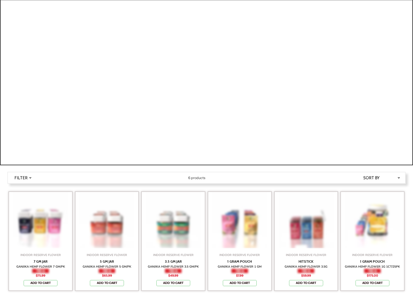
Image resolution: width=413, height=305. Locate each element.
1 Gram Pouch (239, 261)
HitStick (306, 261)
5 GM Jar (107, 261)
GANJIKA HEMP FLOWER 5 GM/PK (107, 266)
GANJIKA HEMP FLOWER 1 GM (240, 266)
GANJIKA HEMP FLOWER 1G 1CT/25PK (372, 266)
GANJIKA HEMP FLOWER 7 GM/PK (40, 266)
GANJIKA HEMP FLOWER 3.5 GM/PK (173, 266)
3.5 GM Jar (173, 261)
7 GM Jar (41, 261)
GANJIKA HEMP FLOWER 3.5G (306, 266)
